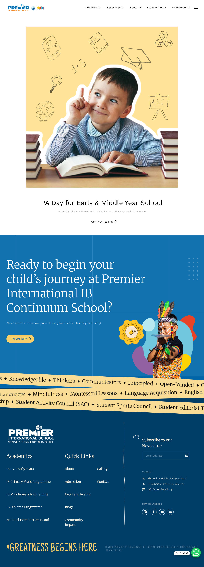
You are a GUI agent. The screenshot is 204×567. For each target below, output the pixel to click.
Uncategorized (123, 211)
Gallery (102, 469)
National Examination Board (27, 520)
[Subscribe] (187, 455)
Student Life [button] (155, 7)
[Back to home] (26, 7)
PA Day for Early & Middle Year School (102, 203)
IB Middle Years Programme (27, 494)
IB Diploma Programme (24, 507)
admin (73, 211)
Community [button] (179, 7)
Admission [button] (91, 7)
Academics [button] (113, 7)
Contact (103, 481)
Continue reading (102, 221)
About (69, 469)
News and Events (77, 494)
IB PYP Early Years (20, 469)
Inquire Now (19, 338)
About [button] (134, 7)
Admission (73, 481)
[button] (196, 7)
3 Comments (139, 211)
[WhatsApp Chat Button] (196, 552)
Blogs (69, 507)
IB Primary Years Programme (28, 481)
